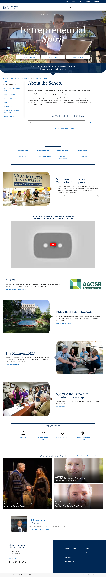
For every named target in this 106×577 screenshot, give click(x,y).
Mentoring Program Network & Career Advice (23, 151)
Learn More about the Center (63, 201)
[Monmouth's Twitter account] (13, 562)
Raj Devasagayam (37, 520)
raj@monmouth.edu (44, 529)
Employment (68, 557)
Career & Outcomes (78, 57)
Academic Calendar (70, 548)
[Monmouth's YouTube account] (9, 562)
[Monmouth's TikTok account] (23, 562)
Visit (67, 1)
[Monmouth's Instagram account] (16, 562)
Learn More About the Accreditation (15, 289)
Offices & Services (70, 561)
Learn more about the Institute (63, 323)
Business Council (82, 150)
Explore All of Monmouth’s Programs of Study (61, 128)
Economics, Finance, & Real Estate (43, 438)
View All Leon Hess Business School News (87, 456)
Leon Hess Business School (40, 78)
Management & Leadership (63, 437)
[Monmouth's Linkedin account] (26, 562)
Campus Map (69, 553)
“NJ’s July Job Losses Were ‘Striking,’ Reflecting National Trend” (71, 479)
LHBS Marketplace (83, 156)
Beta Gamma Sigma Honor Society (63, 157)
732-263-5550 (33, 529)
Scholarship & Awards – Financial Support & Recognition (62, 151)
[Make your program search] (91, 122)
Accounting (23, 437)
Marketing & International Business (83, 438)
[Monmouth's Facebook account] (19, 562)
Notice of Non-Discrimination (19, 575)
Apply (73, 1)
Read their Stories (60, 406)
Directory (87, 1)
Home (6, 78)
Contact (32, 553)
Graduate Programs (53, 57)
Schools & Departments (24, 78)
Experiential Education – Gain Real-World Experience (43, 151)
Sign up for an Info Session (12, 364)
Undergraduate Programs (28, 57)
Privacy (31, 575)
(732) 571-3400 (13, 558)
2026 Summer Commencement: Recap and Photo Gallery (18, 505)
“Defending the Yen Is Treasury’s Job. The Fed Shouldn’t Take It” (69, 505)
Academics (13, 78)
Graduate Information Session (43, 156)
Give (80, 1)
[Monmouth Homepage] (11, 7)
